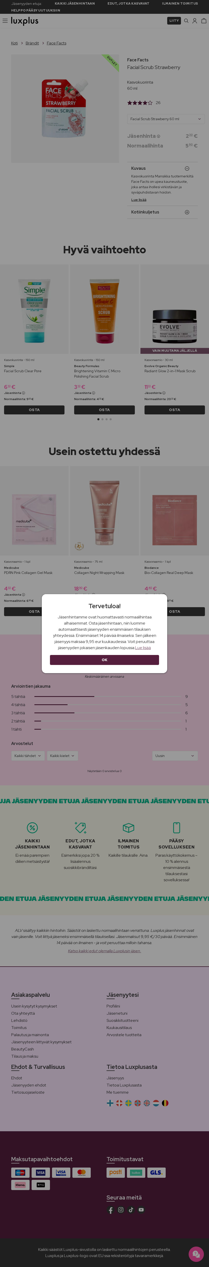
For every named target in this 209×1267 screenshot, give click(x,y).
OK (105, 660)
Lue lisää (143, 647)
